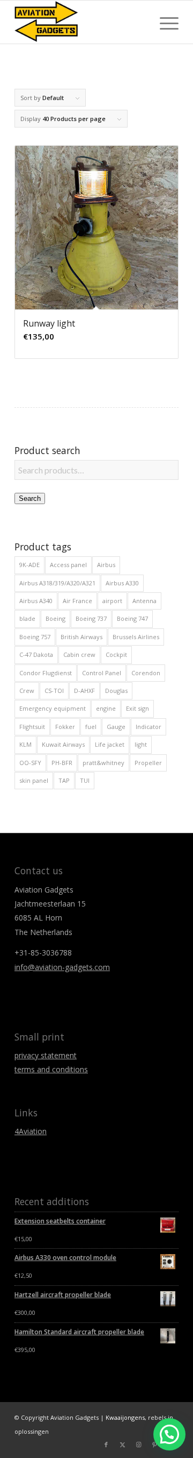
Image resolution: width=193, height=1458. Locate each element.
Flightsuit (32, 727)
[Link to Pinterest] (154, 1444)
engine (106, 708)
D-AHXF (84, 690)
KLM (25, 744)
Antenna (144, 601)
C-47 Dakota (36, 654)
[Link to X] (122, 1444)
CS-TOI (54, 690)
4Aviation (30, 1131)
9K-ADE (29, 565)
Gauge (116, 727)
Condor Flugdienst (45, 673)
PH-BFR (61, 763)
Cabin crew (79, 654)
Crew (26, 690)
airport (112, 601)
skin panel (33, 780)
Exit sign (137, 708)
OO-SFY (30, 763)
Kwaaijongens (125, 1417)
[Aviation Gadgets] (80, 22)
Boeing (55, 618)
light (141, 744)
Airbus (106, 565)
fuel (90, 727)
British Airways (81, 637)
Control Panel (101, 673)
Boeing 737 (91, 618)
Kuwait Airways (63, 744)
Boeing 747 (132, 618)
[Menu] (164, 22)
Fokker (65, 727)
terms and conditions (51, 1069)
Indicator (148, 727)
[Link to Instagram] (138, 1444)
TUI (85, 780)
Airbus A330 (122, 583)
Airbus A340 (36, 601)
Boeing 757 (34, 637)
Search (30, 498)
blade (27, 618)
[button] (169, 1434)
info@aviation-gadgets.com (62, 967)
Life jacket (109, 744)
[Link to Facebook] (106, 1444)
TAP (64, 780)
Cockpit (116, 654)
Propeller (148, 763)
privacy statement (45, 1055)
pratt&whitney (103, 763)
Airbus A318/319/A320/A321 (57, 583)
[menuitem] (164, 22)
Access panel (68, 565)
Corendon (145, 673)
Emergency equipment (52, 708)
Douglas (116, 690)
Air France (77, 601)
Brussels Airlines (136, 637)
